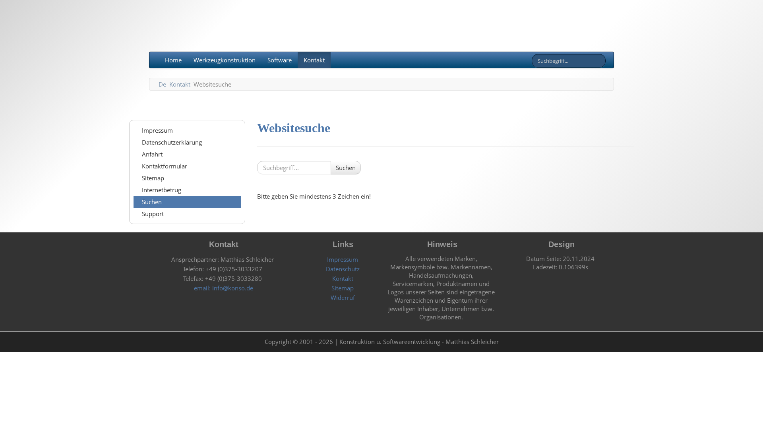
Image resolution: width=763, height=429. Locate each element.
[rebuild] (163, 342)
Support (152, 214)
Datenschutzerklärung (171, 142)
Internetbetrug (160, 190)
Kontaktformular (163, 166)
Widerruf (342, 297)
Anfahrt (151, 154)
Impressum (156, 130)
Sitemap (152, 178)
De (162, 84)
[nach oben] (600, 342)
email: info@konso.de (222, 288)
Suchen (151, 202)
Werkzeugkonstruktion (225, 60)
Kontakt (314, 60)
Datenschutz (342, 269)
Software (279, 60)
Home (172, 60)
